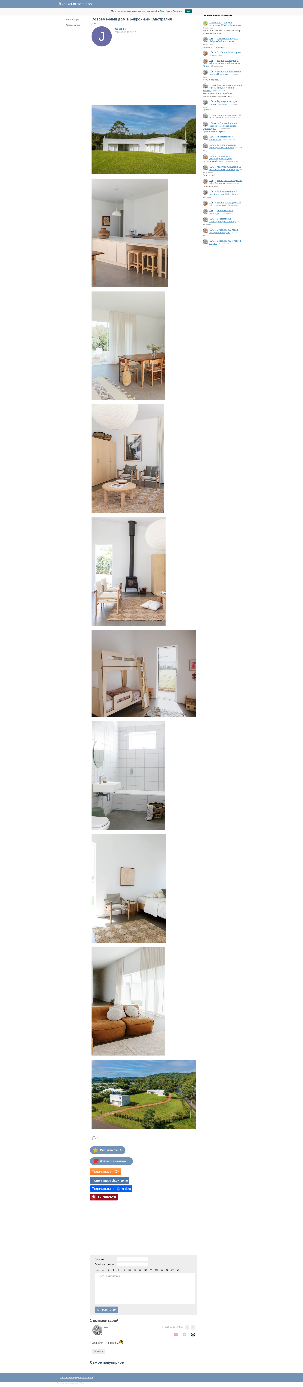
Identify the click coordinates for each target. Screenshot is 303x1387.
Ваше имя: (100, 1259)
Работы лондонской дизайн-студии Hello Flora (223, 192)
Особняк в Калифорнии (229, 52)
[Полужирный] (108, 1270)
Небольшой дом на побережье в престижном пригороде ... (220, 126)
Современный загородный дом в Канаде (222, 220)
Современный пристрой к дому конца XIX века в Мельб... (222, 88)
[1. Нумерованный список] (129, 1270)
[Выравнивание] (172, 1270)
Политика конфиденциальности (76, 1377)
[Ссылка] (161, 1270)
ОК (188, 11)
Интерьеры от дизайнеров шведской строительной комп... (217, 159)
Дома (94, 23)
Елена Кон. (215, 22)
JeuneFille (120, 29)
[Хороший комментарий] (184, 1334)
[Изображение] (145, 1270)
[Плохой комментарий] (176, 1334)
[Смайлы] (178, 1270)
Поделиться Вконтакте (110, 1180)
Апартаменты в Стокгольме (221, 138)
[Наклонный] (113, 1270)
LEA (211, 38)
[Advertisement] (222, 299)
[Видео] (151, 1270)
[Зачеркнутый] (119, 1270)
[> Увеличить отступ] (140, 1270)
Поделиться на (111, 1189)
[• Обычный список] (124, 1270)
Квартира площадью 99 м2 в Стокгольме (225, 116)
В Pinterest (107, 1197)
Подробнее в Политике (171, 11)
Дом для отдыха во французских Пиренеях (223, 146)
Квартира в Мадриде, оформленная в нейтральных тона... (221, 63)
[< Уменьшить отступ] (135, 1270)
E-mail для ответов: (105, 1264)
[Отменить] (97, 1270)
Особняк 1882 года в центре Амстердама (223, 231)
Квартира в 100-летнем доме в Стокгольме (225, 72)
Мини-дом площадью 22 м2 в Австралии (225, 181)
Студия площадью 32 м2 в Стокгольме (225, 23)
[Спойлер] (167, 1270)
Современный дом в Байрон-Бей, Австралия (223, 40)
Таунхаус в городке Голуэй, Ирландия (223, 102)
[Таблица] (156, 1270)
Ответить (98, 1351)
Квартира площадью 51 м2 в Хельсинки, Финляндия (225, 168)
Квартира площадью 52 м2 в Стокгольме (225, 203)
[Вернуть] (102, 1270)
